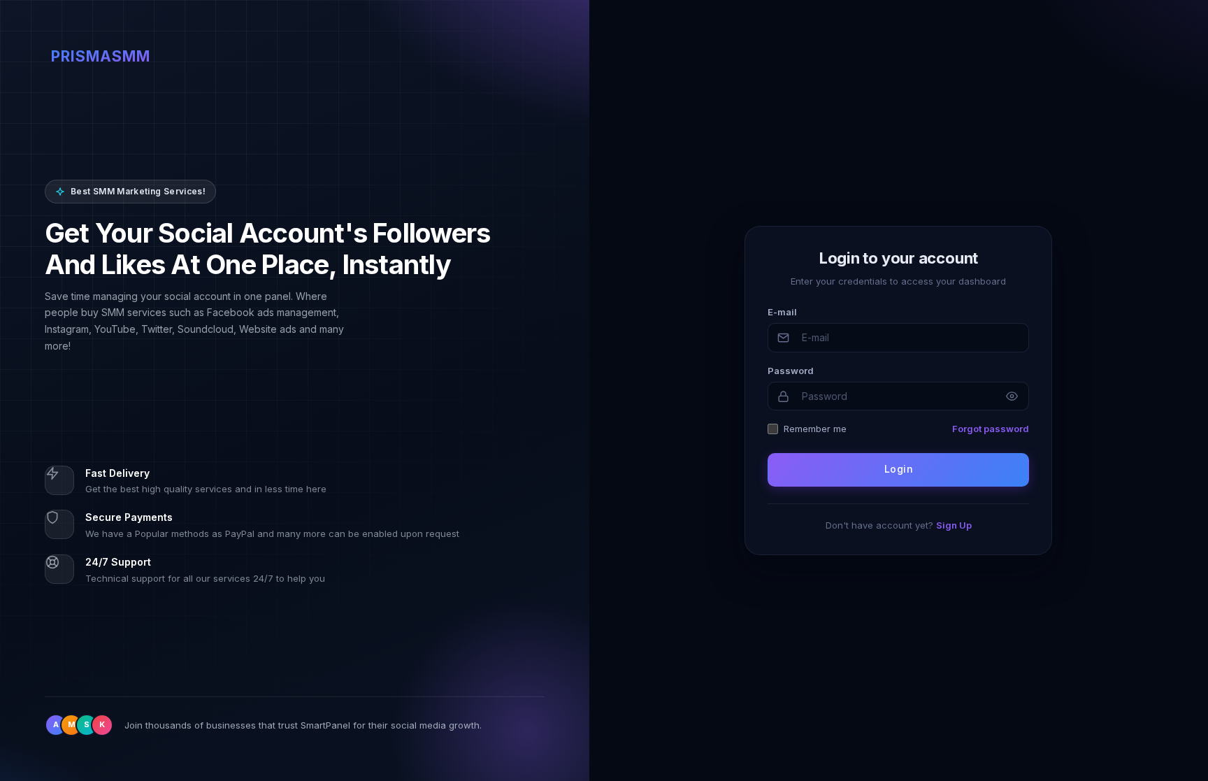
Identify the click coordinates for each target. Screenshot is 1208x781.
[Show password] (1011, 396)
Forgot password (990, 428)
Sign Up (954, 525)
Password (791, 370)
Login (898, 469)
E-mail (782, 311)
